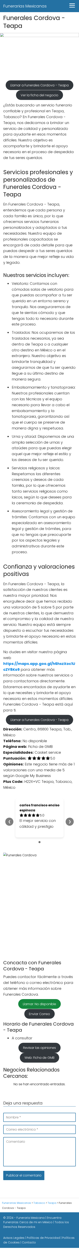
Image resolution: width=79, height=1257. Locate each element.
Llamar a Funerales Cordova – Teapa (39, 85)
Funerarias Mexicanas (25, 6)
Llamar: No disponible (39, 1004)
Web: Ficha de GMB (39, 1057)
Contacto (29, 1242)
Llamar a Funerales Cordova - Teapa (39, 720)
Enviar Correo (39, 1013)
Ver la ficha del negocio (39, 95)
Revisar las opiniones (39, 1047)
